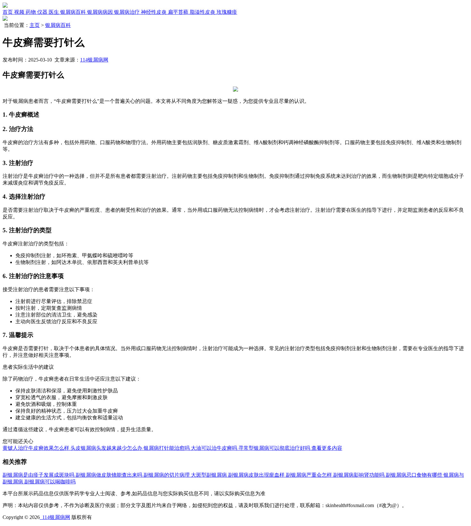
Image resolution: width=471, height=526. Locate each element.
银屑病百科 (58, 25)
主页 (34, 25)
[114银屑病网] (5, 6)
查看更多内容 (326, 448)
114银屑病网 (94, 59)
